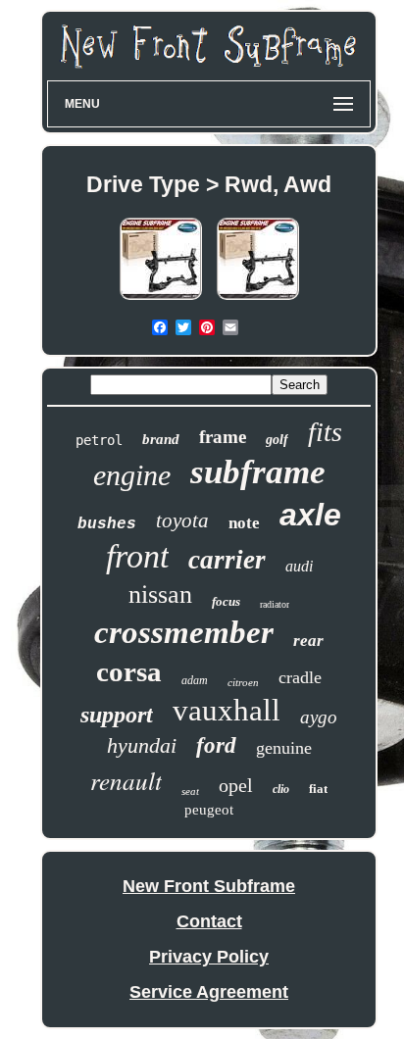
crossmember (184, 632)
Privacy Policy (209, 956)
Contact (209, 921)
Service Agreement (208, 992)
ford (216, 745)
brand (160, 439)
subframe (258, 472)
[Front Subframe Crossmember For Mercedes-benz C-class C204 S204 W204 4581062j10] (161, 299)
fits (325, 432)
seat (190, 791)
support (116, 714)
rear (308, 640)
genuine (284, 748)
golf (277, 439)
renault (126, 780)
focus (226, 601)
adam (194, 680)
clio (281, 789)
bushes (106, 524)
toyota (182, 520)
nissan (160, 594)
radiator (274, 604)
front (137, 556)
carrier (227, 559)
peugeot (208, 809)
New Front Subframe (209, 886)
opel (236, 785)
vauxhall (226, 710)
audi (299, 566)
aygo (318, 717)
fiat (318, 788)
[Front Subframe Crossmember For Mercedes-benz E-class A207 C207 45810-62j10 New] (258, 299)
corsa (129, 671)
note (244, 523)
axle (310, 514)
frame (222, 436)
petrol (99, 440)
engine (132, 475)
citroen (243, 682)
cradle (300, 677)
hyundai (142, 745)
